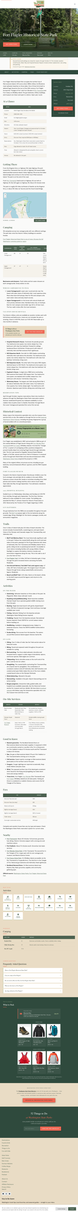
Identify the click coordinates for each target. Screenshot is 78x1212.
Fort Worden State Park (14, 851)
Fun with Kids (6, 1151)
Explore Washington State (12, 30)
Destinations (6, 1140)
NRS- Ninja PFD (23, 1068)
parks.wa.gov (69, 103)
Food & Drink (6, 1143)
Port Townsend (38, 90)
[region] (39, 1208)
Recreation (5, 1146)
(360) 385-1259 (69, 93)
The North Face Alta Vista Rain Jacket (38, 1041)
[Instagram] (6, 1193)
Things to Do (6, 1148)
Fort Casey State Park (14, 858)
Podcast (4, 1174)
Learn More (28, 44)
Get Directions (11, 44)
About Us (5, 1179)
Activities (15, 72)
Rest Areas (5, 1161)
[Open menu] (74, 4)
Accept (72, 1209)
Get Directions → (63, 108)
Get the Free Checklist (35, 331)
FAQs (32, 72)
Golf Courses (6, 1158)
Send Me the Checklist (50, 1128)
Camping (24, 72)
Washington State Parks (30, 66)
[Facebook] (3, 1193)
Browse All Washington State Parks (39, 1100)
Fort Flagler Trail (12, 558)
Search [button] (4, 1189)
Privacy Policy (6, 1187)
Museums (5, 1169)
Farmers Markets (7, 1164)
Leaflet (31, 217)
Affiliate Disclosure (8, 1184)
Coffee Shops (6, 1166)
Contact (4, 1182)
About (7, 72)
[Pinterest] (9, 1193)
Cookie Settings (61, 1209)
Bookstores (5, 1172)
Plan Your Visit (42, 72)
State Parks (27, 30)
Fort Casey (16, 446)
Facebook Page (63, 113)
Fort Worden (37, 443)
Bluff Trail (14, 513)
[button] (25, 205)
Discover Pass (27, 1013)
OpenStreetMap (38, 217)
